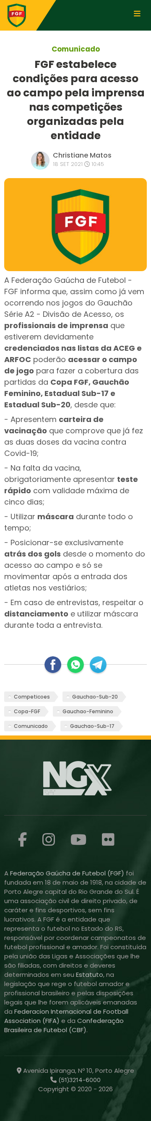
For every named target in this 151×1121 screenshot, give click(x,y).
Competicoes (32, 696)
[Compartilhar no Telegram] (98, 664)
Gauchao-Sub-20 (95, 696)
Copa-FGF (27, 711)
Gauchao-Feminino (87, 711)
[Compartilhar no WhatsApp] (75, 664)
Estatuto (89, 974)
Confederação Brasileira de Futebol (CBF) (64, 1025)
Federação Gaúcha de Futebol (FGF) (68, 873)
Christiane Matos (82, 155)
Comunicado (31, 726)
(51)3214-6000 (79, 1080)
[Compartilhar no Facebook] (52, 664)
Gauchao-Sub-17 (92, 726)
